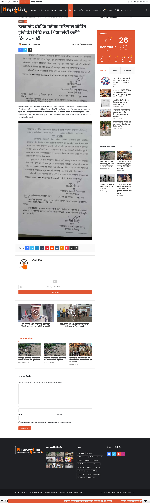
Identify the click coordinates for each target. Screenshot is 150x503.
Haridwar (95, 460)
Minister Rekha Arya (93, 464)
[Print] (76, 248)
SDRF (93, 471)
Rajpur (87, 471)
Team (124, 492)
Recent (114, 71)
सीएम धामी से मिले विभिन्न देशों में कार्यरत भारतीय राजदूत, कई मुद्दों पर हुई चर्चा (122, 92)
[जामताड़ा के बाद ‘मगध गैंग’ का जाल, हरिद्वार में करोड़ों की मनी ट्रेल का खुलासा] (80, 349)
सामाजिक (81, 10)
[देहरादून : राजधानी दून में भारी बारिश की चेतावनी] (69, 465)
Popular (103, 71)
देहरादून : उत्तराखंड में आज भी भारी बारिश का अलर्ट (107, 186)
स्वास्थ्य (88, 10)
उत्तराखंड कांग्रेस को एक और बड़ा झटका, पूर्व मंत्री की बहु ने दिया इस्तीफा (122, 124)
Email (20, 414)
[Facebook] (20, 50)
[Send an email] (29, 44)
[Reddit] (52, 248)
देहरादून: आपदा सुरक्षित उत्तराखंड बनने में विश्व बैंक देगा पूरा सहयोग (29, 359)
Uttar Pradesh (82, 478)
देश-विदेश (53, 10)
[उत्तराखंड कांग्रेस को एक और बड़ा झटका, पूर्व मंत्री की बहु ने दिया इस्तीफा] (105, 128)
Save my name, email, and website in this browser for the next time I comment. (46, 422)
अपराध (47, 10)
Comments (127, 71)
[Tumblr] (42, 248)
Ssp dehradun (82, 474)
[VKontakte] (57, 248)
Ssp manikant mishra (94, 474)
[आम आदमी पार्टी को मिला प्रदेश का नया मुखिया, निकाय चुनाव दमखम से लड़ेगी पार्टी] (105, 113)
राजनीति (40, 10)
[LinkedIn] (37, 248)
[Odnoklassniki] (62, 248)
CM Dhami (81, 453)
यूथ (65, 10)
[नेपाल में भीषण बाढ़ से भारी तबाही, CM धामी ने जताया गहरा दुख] (55, 349)
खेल (75, 10)
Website (59, 414)
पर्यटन (60, 10)
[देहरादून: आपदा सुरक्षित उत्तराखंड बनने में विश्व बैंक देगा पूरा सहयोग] (29, 349)
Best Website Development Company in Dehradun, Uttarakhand (61, 492)
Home (22, 17)
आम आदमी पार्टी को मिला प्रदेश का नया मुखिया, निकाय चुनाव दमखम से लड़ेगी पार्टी (121, 113)
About (119, 492)
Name (20, 407)
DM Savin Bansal (82, 457)
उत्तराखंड (33, 10)
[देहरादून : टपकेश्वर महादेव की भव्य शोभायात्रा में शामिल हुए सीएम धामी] (69, 459)
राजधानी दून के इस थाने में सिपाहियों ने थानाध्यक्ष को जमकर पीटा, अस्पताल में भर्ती (121, 81)
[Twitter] (25, 50)
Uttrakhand (91, 478)
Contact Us (97, 10)
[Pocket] (67, 248)
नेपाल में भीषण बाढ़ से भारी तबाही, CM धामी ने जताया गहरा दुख (55, 359)
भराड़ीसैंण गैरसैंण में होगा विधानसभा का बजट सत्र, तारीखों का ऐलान (121, 102)
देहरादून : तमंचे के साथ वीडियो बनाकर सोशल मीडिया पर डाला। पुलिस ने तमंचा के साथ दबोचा (124, 188)
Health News (81, 464)
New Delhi (97, 467)
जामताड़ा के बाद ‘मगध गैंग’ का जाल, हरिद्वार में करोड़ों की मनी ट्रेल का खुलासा (50, 2)
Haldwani (87, 460)
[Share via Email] (30, 50)
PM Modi (80, 471)
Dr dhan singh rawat (96, 457)
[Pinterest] (47, 248)
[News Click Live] (14, 10)
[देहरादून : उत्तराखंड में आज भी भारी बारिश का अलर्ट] (107, 178)
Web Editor (25, 44)
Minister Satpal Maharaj (84, 467)
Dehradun (89, 453)
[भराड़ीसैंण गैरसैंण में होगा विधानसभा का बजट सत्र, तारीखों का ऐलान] (105, 103)
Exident (80, 460)
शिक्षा (70, 10)
